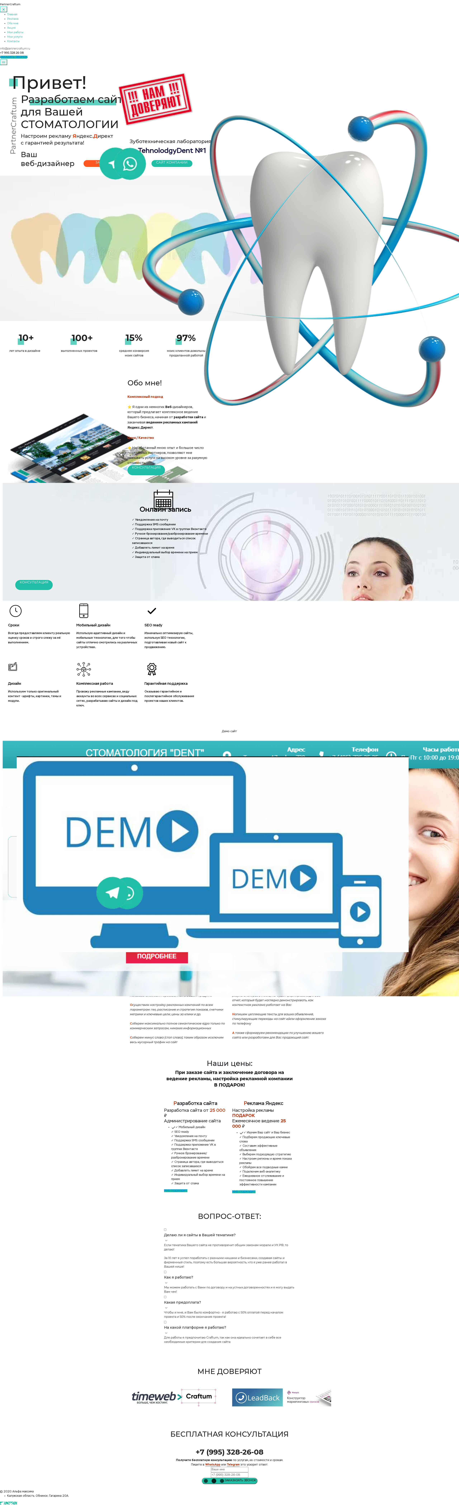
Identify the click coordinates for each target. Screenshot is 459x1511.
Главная (12, 14)
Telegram (233, 1464)
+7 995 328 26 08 (12, 52)
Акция (11, 27)
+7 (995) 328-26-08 (229, 1452)
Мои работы (15, 32)
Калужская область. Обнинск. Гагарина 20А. (38, 1496)
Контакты (13, 41)
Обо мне (12, 23)
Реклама (12, 18)
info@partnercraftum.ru (15, 48)
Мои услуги (15, 36)
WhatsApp (212, 1464)
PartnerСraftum (10, 4)
